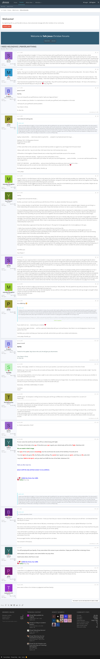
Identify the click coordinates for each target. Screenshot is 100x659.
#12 (97, 394)
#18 (97, 584)
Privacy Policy (14, 657)
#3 (97, 88)
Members (38, 2)
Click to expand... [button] (58, 320)
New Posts (3, 6)
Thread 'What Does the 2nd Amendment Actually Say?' (37, 636)
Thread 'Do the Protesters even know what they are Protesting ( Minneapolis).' (38, 645)
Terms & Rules (6, 657)
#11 (97, 364)
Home (15, 2)
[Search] (98, 2)
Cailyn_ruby (94, 620)
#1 (97, 52)
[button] (33, 2)
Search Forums (10, 6)
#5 (97, 176)
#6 (97, 192)
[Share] (96, 52)
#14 (97, 439)
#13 (97, 422)
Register (47, 41)
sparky (3, 48)
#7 (97, 257)
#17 (97, 568)
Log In (53, 41)
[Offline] (8, 59)
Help (19, 657)
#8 (97, 284)
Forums (21, 2)
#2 (97, 69)
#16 (97, 547)
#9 (97, 300)
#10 (97, 340)
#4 (97, 116)
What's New (29, 2)
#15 (97, 509)
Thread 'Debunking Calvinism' (37, 630)
